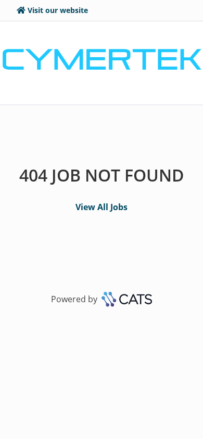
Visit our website (58, 10)
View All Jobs (101, 207)
